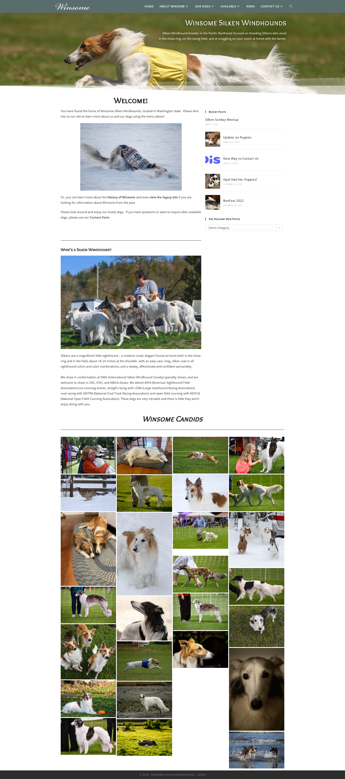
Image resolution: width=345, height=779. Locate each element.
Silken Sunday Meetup (221, 120)
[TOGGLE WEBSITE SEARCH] (291, 6)
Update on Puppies (237, 137)
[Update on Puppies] (212, 139)
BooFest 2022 (233, 201)
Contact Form (99, 217)
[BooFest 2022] (212, 202)
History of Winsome (121, 197)
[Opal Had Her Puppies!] (212, 181)
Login (201, 774)
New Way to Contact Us (240, 158)
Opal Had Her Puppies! (240, 179)
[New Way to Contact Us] (212, 160)
